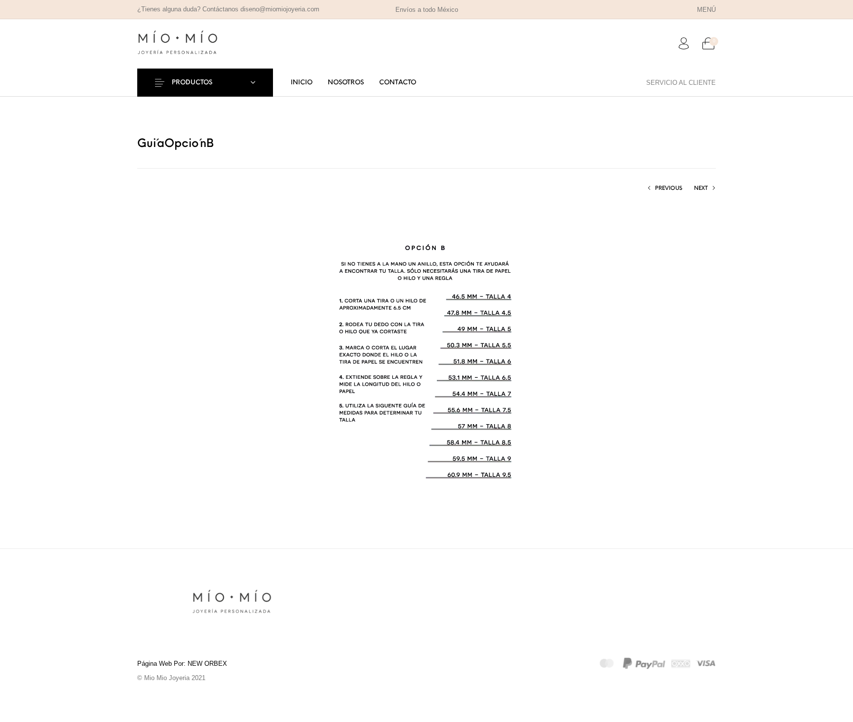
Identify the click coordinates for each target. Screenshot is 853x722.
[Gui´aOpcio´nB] (427, 362)
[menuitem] (706, 9)
